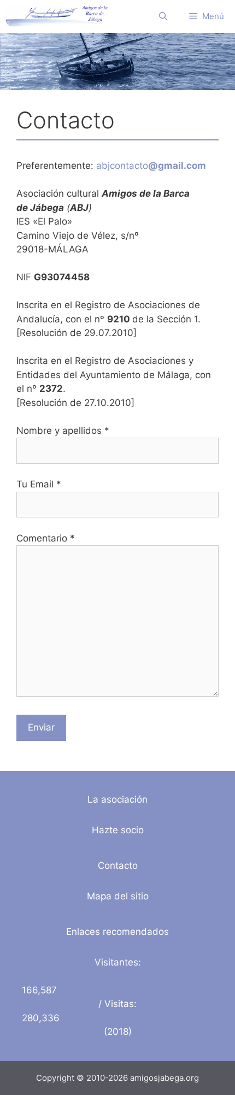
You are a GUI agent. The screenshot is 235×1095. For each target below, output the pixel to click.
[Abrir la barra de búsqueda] (163, 16)
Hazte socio (118, 830)
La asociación (117, 799)
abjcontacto (151, 165)
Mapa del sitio (118, 896)
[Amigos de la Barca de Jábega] (56, 16)
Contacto (118, 865)
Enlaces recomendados (117, 931)
